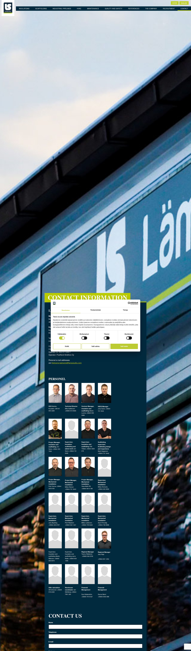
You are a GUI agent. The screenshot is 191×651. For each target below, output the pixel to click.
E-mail (51, 642)
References (133, 8)
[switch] (84, 338)
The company (151, 8)
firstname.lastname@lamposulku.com (67, 363)
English (184, 3)
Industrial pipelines (62, 8)
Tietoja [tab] (125, 310)
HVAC (79, 8)
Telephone (53, 632)
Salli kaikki (124, 346)
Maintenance (93, 8)
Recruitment (169, 8)
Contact (184, 8)
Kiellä (67, 346)
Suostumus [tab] (66, 310)
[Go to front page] (8, 8)
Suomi (174, 3)
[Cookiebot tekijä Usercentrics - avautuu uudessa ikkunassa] (129, 303)
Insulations (24, 8)
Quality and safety (113, 8)
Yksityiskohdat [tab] (95, 310)
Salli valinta (95, 346)
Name (51, 622)
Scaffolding (41, 8)
